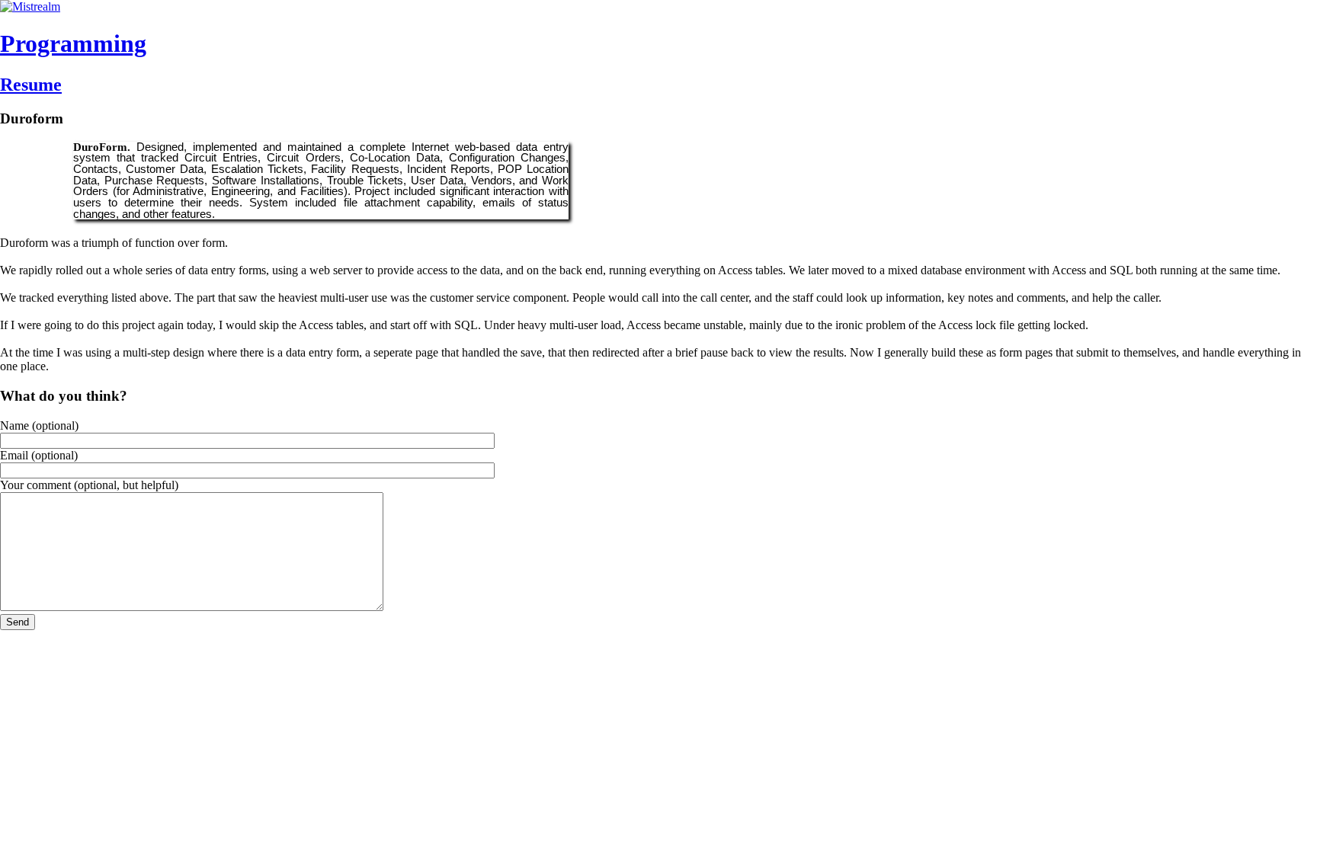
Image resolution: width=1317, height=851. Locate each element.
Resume (31, 84)
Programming (73, 43)
